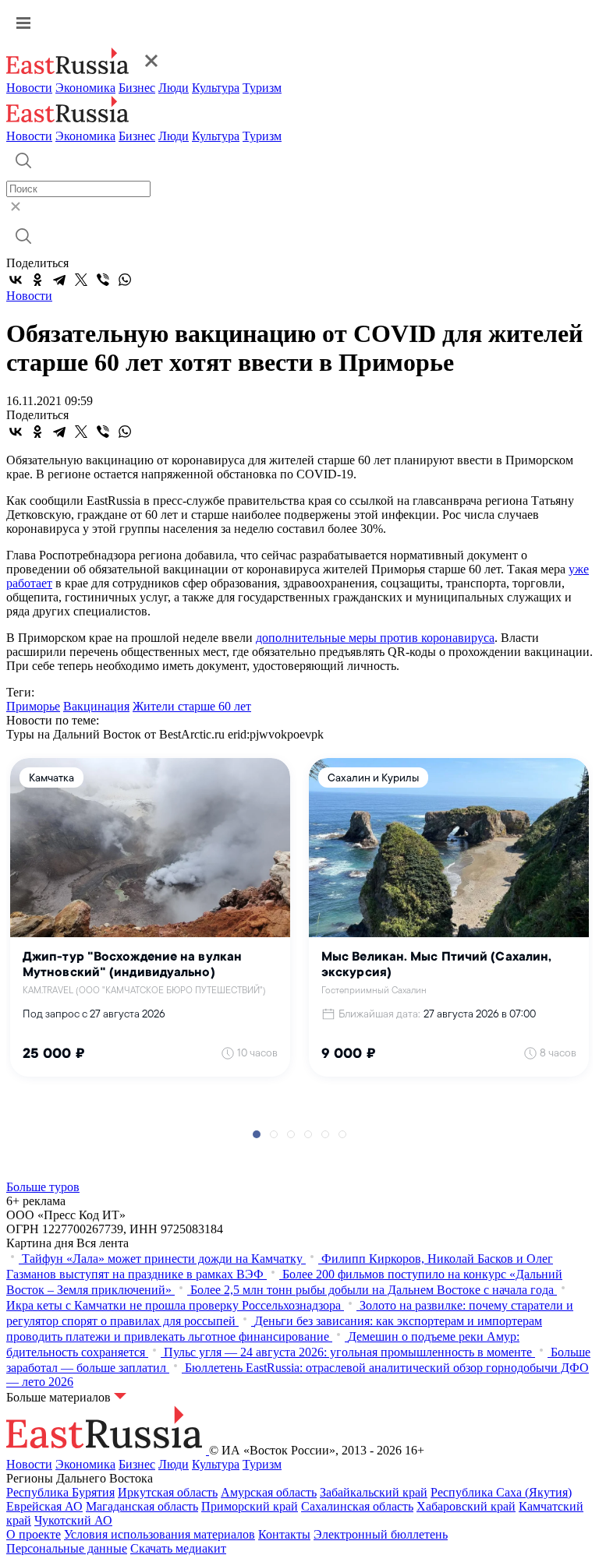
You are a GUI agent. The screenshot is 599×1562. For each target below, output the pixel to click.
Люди (173, 87)
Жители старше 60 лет (192, 706)
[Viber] (103, 279)
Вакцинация (96, 706)
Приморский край (249, 1506)
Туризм (262, 87)
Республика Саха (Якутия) (501, 1492)
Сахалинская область (357, 1506)
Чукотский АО (73, 1520)
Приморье (33, 706)
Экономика (85, 87)
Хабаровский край (466, 1506)
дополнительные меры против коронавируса (375, 637)
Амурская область (269, 1492)
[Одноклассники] (37, 279)
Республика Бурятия (60, 1492)
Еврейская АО (44, 1506)
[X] (81, 279)
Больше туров (43, 1187)
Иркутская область (168, 1492)
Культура (215, 87)
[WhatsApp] (124, 279)
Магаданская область (142, 1506)
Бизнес (137, 87)
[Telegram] (59, 279)
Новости (29, 87)
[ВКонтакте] (15, 279)
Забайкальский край (373, 1492)
